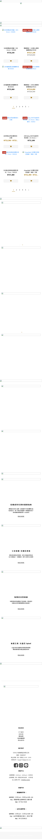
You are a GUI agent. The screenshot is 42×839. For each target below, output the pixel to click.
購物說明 (21, 736)
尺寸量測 (21, 732)
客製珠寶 (21, 734)
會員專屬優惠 (21, 738)
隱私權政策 (21, 740)
